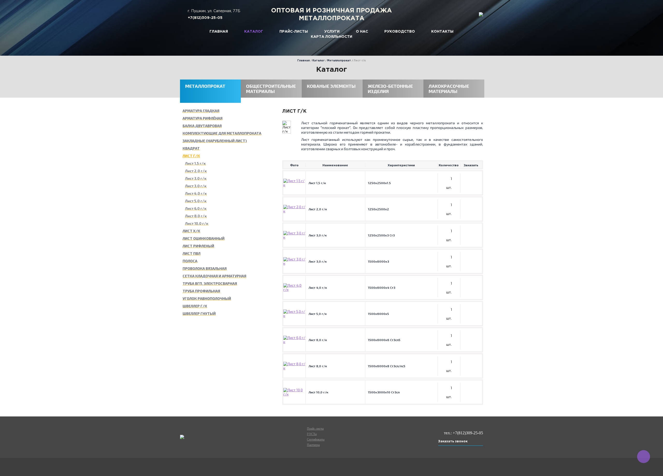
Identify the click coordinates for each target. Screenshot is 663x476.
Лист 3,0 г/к (195, 178)
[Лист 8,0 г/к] (294, 368)
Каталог (253, 31)
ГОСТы (312, 434)
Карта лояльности (331, 36)
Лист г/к (191, 156)
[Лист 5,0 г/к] (294, 315)
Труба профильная (201, 291)
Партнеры (313, 445)
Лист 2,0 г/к (196, 171)
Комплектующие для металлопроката (222, 133)
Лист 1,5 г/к (195, 163)
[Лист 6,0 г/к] (294, 342)
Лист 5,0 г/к (195, 201)
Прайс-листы (293, 31)
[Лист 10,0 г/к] (294, 394)
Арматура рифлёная (202, 118)
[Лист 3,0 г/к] (294, 237)
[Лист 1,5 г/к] (294, 185)
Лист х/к (191, 231)
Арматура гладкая (201, 111)
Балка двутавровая (202, 126)
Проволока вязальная (205, 268)
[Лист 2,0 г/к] (294, 211)
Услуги (332, 31)
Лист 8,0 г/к (196, 216)
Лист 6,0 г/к (195, 208)
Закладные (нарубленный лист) (215, 141)
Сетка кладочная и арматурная (214, 276)
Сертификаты (316, 439)
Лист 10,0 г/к (196, 223)
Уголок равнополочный (207, 299)
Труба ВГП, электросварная (210, 284)
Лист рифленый (198, 246)
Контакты (442, 31)
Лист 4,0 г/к (196, 193)
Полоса (190, 261)
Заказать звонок (452, 441)
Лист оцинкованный (204, 238)
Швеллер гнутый (199, 314)
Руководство (399, 31)
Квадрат (191, 148)
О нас (362, 31)
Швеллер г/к (195, 306)
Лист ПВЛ (191, 253)
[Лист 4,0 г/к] (294, 289)
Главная (219, 31)
